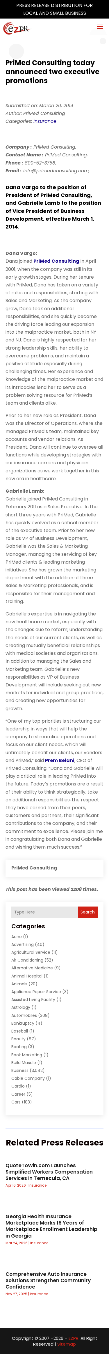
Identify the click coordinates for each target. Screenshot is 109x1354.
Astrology (20, 1007)
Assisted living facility (33, 999)
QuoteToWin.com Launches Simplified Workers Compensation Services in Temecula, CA (49, 1172)
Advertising (22, 944)
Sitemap (66, 1344)
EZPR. (74, 1338)
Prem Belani (59, 760)
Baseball (19, 1031)
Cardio (18, 1086)
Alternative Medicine (32, 968)
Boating (19, 1047)
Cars (16, 1102)
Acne (16, 937)
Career (18, 1094)
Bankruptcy (22, 1023)
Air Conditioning (27, 960)
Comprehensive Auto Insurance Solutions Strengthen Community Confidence (48, 1280)
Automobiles (24, 1015)
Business (19, 1070)
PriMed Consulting (56, 261)
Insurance (44, 121)
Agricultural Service (30, 952)
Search (88, 912)
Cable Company (28, 1078)
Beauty (18, 1039)
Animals (19, 984)
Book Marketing (26, 1055)
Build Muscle (23, 1063)
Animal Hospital (26, 976)
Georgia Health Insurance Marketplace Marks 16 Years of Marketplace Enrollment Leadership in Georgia (51, 1226)
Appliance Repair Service (36, 992)
